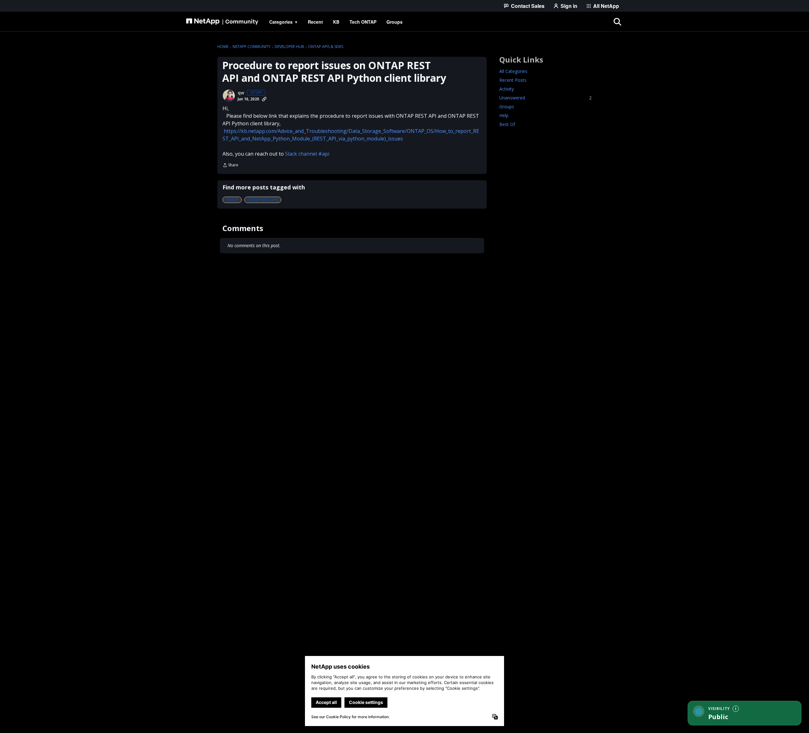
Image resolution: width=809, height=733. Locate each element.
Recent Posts (512, 80)
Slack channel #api (307, 153)
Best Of (507, 124)
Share (230, 165)
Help (503, 115)
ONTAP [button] (232, 199)
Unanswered (545, 98)
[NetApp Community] (222, 22)
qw (241, 93)
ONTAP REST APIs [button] (262, 199)
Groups (506, 107)
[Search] (617, 21)
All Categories (513, 71)
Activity (506, 89)
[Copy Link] (264, 99)
